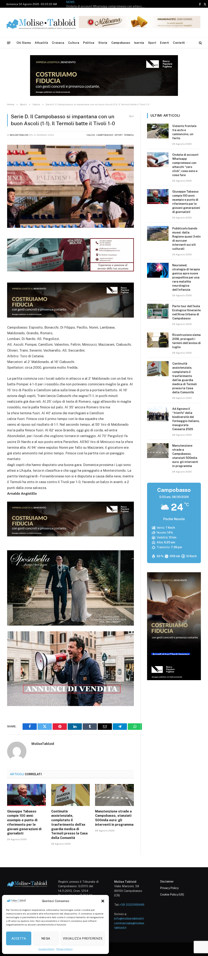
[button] (103, 901)
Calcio (91, 135)
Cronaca (58, 42)
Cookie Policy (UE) (172, 894)
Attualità (41, 42)
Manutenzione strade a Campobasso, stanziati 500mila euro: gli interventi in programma (114, 818)
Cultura (73, 42)
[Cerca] (200, 42)
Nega (45, 938)
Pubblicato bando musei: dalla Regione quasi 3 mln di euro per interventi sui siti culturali (186, 238)
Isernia (139, 42)
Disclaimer (167, 881)
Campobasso (120, 42)
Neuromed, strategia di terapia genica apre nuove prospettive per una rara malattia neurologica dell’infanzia (186, 277)
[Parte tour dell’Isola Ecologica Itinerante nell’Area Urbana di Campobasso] (158, 311)
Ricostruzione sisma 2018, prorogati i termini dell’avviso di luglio (186, 341)
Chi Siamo (23, 42)
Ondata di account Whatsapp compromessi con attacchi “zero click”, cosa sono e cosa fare (185, 165)
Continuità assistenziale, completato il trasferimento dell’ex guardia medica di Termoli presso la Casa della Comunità (69, 824)
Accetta (18, 938)
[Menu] (9, 43)
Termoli (129, 135)
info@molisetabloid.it (129, 918)
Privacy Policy (64, 949)
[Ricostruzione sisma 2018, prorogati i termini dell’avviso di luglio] (158, 339)
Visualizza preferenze (83, 938)
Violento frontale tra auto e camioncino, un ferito (184, 132)
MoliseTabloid (19, 135)
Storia (102, 42)
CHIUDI (200, 935)
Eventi (164, 42)
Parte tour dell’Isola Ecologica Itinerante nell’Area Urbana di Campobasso (186, 312)
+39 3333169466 (131, 904)
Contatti (179, 42)
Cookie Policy (46, 949)
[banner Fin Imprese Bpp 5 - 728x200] (70, 316)
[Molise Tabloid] (46, 23)
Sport (152, 42)
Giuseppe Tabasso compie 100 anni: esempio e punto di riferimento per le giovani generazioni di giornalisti (106, 6)
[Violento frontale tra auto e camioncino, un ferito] (158, 131)
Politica (88, 42)
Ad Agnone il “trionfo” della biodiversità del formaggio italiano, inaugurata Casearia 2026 (186, 419)
